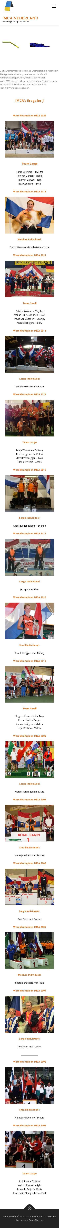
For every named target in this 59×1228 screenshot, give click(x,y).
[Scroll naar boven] (29, 1209)
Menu (53, 6)
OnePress (51, 1216)
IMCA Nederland (20, 18)
